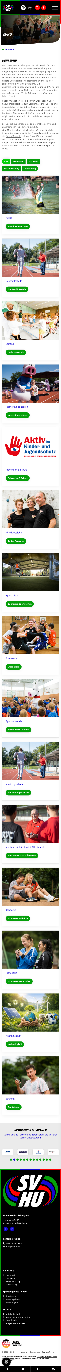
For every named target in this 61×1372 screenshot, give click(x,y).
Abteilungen (12, 1302)
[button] (11, 1160)
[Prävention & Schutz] (30, 446)
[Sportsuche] (22, 1369)
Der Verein (18, 161)
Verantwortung (11, 168)
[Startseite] (8, 8)
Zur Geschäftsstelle (17, 289)
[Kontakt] (53, 1369)
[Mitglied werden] (7, 1369)
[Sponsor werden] (30, 698)
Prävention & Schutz (18, 478)
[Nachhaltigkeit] (30, 1012)
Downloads (11, 1320)
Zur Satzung (13, 1107)
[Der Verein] (30, 195)
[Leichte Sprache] (30, 7)
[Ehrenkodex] (30, 635)
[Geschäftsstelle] (30, 258)
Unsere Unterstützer (18, 415)
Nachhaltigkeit (15, 1044)
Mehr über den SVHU (18, 226)
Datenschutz (35, 1352)
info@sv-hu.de (12, 1246)
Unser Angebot (9, 100)
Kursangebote (13, 1299)
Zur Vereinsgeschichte (18, 792)
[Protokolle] (30, 950)
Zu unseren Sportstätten (20, 603)
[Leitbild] (30, 320)
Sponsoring (30, 168)
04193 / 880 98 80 (14, 1243)
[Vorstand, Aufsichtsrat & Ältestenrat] (30, 824)
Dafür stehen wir (16, 352)
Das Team (33, 161)
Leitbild (15, 87)
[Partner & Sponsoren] (30, 383)
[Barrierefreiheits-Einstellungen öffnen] (23, 7)
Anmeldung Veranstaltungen (20, 1317)
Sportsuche (11, 1296)
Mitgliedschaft (14, 130)
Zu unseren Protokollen (19, 981)
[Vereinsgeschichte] (30, 761)
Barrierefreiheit (48, 1352)
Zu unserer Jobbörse (18, 918)
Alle (6, 161)
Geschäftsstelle (13, 136)
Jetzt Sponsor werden (18, 729)
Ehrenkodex (13, 666)
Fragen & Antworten (16, 1323)
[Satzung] (30, 1075)
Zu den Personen (16, 541)
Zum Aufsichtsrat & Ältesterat (22, 855)
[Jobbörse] (30, 887)
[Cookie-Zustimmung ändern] (6, 1362)
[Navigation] (54, 7)
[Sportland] (38, 1369)
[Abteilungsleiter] (30, 509)
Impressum (22, 1352)
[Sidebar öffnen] (43, 7)
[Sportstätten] (30, 572)
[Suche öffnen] (37, 7)
